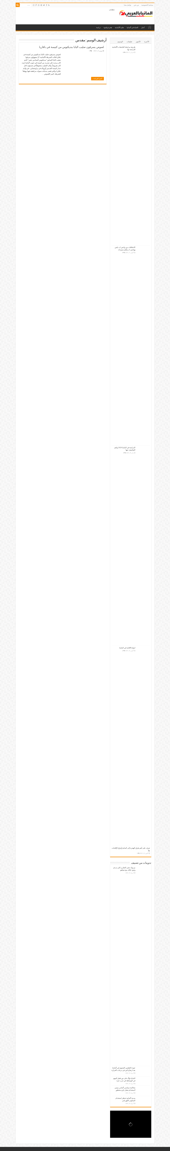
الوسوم (120, 42)
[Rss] (49, 5)
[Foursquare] (36, 5)
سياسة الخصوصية (147, 5)
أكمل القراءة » (97, 79)
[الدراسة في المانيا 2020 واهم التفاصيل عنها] (143, 545)
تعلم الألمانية (119, 27)
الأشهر (138, 42)
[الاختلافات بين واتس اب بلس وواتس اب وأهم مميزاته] (143, 345)
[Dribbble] (39, 5)
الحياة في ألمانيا (132, 27)
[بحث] (18, 5)
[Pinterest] (41, 5)
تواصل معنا (127, 5)
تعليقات (129, 42)
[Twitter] (44, 5)
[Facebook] (46, 5)
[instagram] (34, 5)
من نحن (136, 5)
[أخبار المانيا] (135, 13)
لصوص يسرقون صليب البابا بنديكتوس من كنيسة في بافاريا (71, 47)
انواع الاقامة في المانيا (127, 648)
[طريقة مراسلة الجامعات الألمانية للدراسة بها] (143, 145)
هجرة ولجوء (108, 27)
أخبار (143, 27)
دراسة (98, 27)
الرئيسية (149, 27)
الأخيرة (146, 42)
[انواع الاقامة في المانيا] (143, 746)
